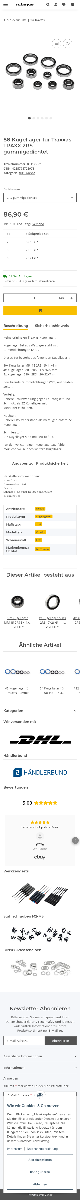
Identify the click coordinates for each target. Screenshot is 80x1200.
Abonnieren (60, 1041)
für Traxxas (27, 173)
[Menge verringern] (8, 297)
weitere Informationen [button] (41, 281)
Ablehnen (40, 1184)
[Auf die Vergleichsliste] (56, 43)
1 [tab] (29, 118)
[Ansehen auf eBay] (40, 836)
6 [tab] (50, 118)
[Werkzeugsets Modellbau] (40, 894)
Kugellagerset (43, 516)
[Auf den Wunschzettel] (67, 43)
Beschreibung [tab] (15, 326)
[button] (49, 4)
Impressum (14, 1148)
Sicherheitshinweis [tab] (52, 326)
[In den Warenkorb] (6, 33)
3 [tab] (38, 118)
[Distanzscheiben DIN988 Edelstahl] (40, 968)
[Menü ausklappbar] (5, 2)
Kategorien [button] (13, 711)
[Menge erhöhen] (71, 297)
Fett (38, 539)
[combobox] (40, 197)
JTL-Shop (47, 1194)
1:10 (38, 524)
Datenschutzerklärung (42, 1148)
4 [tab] (42, 118)
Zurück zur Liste (16, 20)
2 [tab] (33, 118)
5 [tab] (46, 118)
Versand (38, 224)
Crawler (40, 532)
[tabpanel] (40, 72)
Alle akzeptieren (40, 1159)
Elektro (40, 508)
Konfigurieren (40, 1172)
